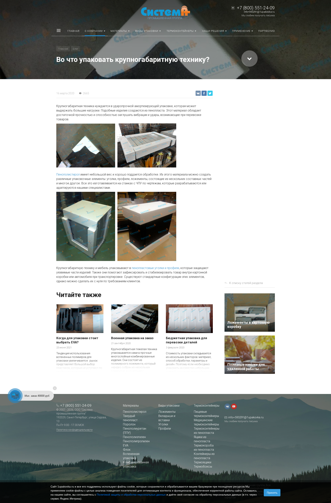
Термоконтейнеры (206, 405)
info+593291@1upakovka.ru (259, 11)
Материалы (131, 405)
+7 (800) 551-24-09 (256, 8)
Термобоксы (203, 466)
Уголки (163, 424)
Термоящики (202, 462)
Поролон (129, 424)
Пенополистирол (68, 174)
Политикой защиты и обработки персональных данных (131, 494)
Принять (272, 492)
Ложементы (166, 412)
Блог (75, 48)
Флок (126, 449)
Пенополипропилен (136, 441)
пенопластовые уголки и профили (155, 268)
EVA (125, 445)
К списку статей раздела (246, 283)
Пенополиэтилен (134, 437)
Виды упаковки (168, 405)
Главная (63, 48)
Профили (164, 428)
